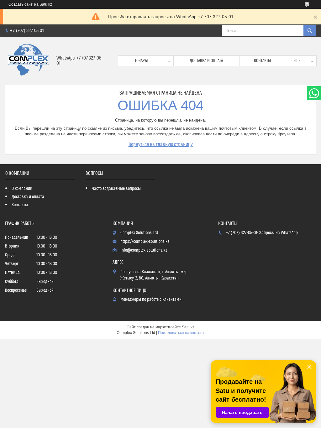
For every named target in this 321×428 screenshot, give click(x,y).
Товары (141, 60)
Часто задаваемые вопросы (116, 188)
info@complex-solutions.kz (143, 250)
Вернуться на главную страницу (161, 144)
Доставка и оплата (206, 60)
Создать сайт (20, 4)
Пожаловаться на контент (181, 333)
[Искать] (309, 30)
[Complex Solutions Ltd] (28, 61)
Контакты (262, 60)
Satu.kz (188, 327)
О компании (22, 188)
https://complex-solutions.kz (144, 241)
